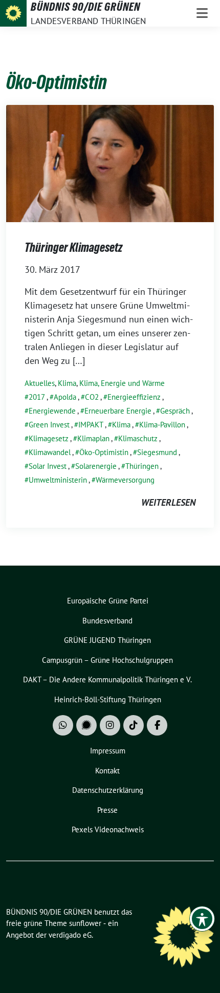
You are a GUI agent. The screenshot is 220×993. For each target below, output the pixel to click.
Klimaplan (93, 438)
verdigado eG (70, 935)
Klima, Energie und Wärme (122, 383)
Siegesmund (157, 452)
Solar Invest (48, 466)
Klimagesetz (49, 438)
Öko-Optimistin (103, 452)
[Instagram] (110, 725)
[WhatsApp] (63, 725)
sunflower (85, 923)
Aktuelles (40, 383)
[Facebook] (157, 725)
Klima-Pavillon (162, 424)
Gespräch (175, 411)
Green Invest (49, 424)
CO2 (92, 397)
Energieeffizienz (134, 397)
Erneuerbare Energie (117, 411)
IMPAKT (90, 424)
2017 (37, 397)
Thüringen (142, 466)
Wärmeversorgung (125, 480)
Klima (67, 383)
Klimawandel (50, 452)
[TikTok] (133, 725)
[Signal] (86, 725)
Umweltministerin (58, 480)
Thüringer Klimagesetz (73, 247)
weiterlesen (168, 502)
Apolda (65, 397)
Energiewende (52, 411)
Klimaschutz (138, 438)
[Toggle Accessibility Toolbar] (202, 918)
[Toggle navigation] (202, 13)
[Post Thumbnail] (110, 162)
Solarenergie (96, 466)
